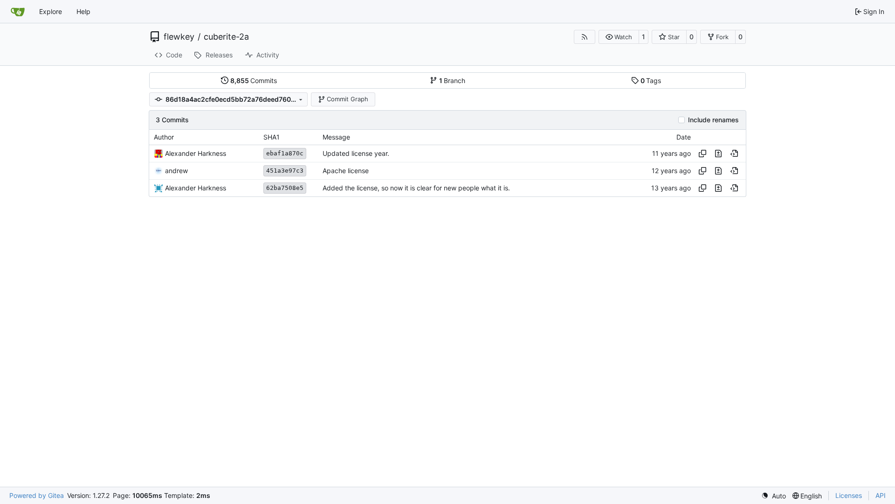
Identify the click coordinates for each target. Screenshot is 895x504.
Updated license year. (356, 153)
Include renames (713, 120)
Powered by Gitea (36, 495)
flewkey (179, 37)
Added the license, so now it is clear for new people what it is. (416, 188)
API (880, 495)
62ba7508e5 (284, 187)
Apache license (346, 171)
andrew (176, 171)
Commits (253, 80)
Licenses (848, 495)
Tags (650, 80)
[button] (619, 37)
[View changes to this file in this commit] (718, 154)
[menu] (773, 496)
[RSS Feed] (584, 37)
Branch (452, 80)
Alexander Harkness (195, 153)
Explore (50, 11)
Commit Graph (347, 99)
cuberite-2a (226, 37)
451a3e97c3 (284, 170)
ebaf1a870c (284, 153)
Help (83, 11)
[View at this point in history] (734, 154)
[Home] (18, 11)
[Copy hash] (702, 154)
